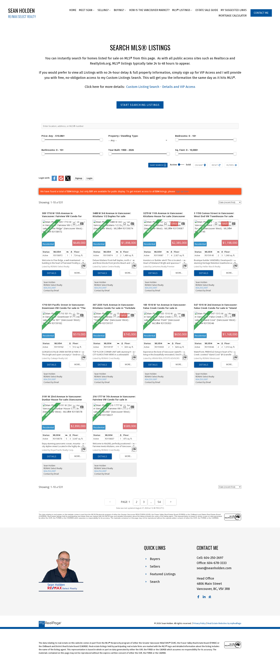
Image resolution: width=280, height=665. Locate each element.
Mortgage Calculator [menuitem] (233, 15)
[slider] (43, 139)
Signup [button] (78, 178)
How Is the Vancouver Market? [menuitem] (149, 10)
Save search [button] (156, 165)
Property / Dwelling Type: (123, 135)
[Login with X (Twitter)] (67, 180)
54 (159, 502)
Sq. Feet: (186, 149)
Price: (53, 135)
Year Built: (121, 149)
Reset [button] (215, 165)
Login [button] (89, 178)
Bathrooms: (52, 149)
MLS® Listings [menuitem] (181, 10)
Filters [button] (230, 165)
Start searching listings (140, 104)
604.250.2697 (50, 287)
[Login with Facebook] (54, 180)
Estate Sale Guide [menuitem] (206, 10)
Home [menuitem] (72, 10)
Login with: (44, 178)
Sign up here (182, 191)
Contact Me (261, 12)
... (151, 502)
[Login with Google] (61, 180)
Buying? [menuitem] (119, 10)
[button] (261, 13)
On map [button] (199, 165)
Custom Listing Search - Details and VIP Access (160, 87)
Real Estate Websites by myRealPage (224, 623)
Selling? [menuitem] (103, 10)
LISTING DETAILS (51, 273)
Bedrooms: (185, 135)
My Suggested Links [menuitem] (234, 10)
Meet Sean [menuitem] (85, 10)
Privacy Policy (199, 623)
